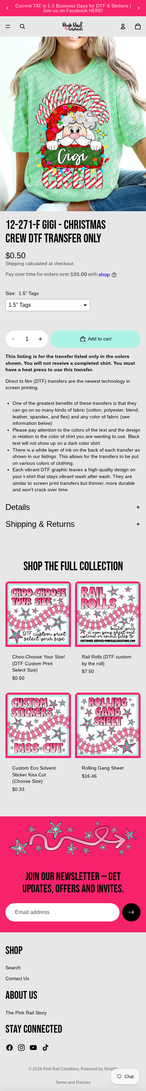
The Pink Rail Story (26, 1012)
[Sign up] (131, 912)
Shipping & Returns (40, 524)
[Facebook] (9, 1048)
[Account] (122, 26)
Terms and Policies (73, 1082)
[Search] (22, 26)
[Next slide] (138, 8)
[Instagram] (21, 1048)
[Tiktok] (45, 1048)
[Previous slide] (7, 8)
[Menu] (8, 26)
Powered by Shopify (99, 1069)
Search (13, 967)
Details (17, 507)
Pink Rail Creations (61, 1069)
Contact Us (17, 978)
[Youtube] (33, 1048)
